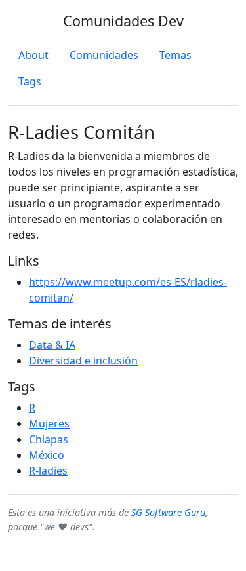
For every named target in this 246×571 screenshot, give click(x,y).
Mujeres (49, 423)
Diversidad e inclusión (83, 360)
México (46, 455)
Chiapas (48, 439)
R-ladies (48, 470)
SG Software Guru (168, 512)
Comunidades (104, 55)
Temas (175, 55)
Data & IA (52, 345)
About (33, 55)
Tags (29, 81)
